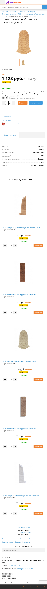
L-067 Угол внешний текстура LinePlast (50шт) (19, 362)
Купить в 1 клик (35, 103)
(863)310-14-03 (23, 530)
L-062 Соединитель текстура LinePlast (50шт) (19, 295)
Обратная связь (25, 532)
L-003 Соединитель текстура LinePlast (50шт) (19, 429)
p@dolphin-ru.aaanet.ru (25, 569)
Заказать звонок (24, 528)
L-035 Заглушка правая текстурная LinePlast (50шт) (21, 228)
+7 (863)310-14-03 (14, 566)
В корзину (22, 103)
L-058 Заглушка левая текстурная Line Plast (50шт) (21, 496)
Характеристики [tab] (10, 135)
